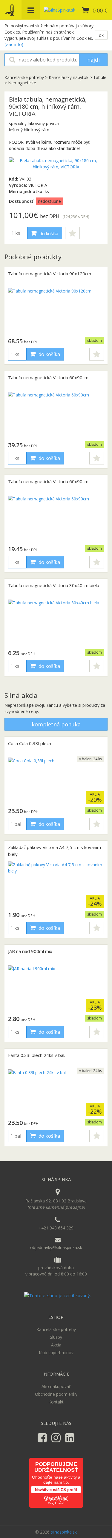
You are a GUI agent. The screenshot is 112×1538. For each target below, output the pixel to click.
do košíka (48, 233)
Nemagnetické (22, 83)
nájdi (93, 59)
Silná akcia (21, 695)
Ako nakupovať (56, 1386)
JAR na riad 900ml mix (30, 951)
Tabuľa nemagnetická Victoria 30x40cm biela (53, 585)
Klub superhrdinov (56, 1352)
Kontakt (56, 1402)
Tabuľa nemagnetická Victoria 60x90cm (48, 377)
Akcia (56, 1345)
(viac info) (13, 44)
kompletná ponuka (56, 724)
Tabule (99, 77)
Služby (56, 1337)
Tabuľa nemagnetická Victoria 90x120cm (49, 273)
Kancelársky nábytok (68, 77)
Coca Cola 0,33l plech (29, 743)
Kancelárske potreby (24, 77)
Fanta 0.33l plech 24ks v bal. (36, 1055)
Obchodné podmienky (56, 1394)
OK (101, 35)
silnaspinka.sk (64, 1532)
